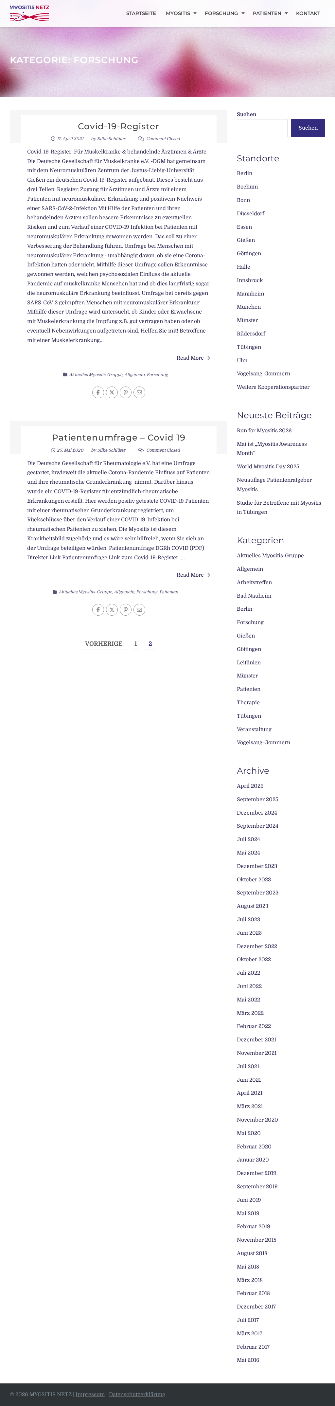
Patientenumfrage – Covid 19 (118, 437)
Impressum (90, 1394)
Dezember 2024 (257, 813)
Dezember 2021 (256, 1040)
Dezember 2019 (256, 1173)
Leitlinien (249, 663)
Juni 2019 (249, 1200)
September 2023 (257, 893)
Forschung (221, 13)
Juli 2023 (248, 920)
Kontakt (308, 13)
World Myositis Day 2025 (268, 467)
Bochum (247, 187)
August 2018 (252, 1253)
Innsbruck (250, 280)
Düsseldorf (250, 214)
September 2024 (257, 826)
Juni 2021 (249, 1080)
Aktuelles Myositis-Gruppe (95, 374)
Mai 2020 (249, 1133)
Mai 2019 (248, 1214)
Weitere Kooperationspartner (273, 387)
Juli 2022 (248, 973)
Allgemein (134, 374)
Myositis (178, 13)
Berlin (244, 173)
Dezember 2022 (257, 946)
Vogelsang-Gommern (263, 374)
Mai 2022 (248, 1000)
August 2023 (252, 906)
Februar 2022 (254, 1026)
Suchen (246, 114)
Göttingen (249, 254)
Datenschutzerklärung (137, 1394)
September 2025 (257, 799)
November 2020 (257, 1120)
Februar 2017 (253, 1347)
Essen (244, 227)
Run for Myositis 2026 (264, 431)
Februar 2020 (254, 1147)
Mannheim (250, 294)
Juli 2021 (248, 1067)
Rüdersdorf (251, 334)
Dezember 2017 (256, 1307)
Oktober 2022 (254, 960)
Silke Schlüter (111, 138)
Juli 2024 (248, 839)
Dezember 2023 (257, 866)
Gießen (246, 240)
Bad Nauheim (254, 596)
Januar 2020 (253, 1160)
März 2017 (249, 1334)
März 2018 (250, 1280)
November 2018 (256, 1240)
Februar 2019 (253, 1227)
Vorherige (104, 643)
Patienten (267, 13)
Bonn (243, 200)
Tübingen (249, 347)
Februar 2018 (253, 1293)
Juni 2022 (249, 986)
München (249, 307)
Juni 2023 (249, 933)
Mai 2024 (248, 853)
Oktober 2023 (254, 880)
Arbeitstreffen (254, 583)
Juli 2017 (248, 1320)
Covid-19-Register (118, 126)
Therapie (248, 703)
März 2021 (250, 1106)
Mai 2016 (248, 1360)
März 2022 (250, 1013)
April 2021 (249, 1093)
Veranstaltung (254, 729)
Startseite (141, 13)
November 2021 (256, 1053)
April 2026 (250, 786)
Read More (190, 358)
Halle (243, 267)
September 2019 (257, 1187)
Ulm (242, 361)
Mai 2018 (248, 1267)
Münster (247, 320)
